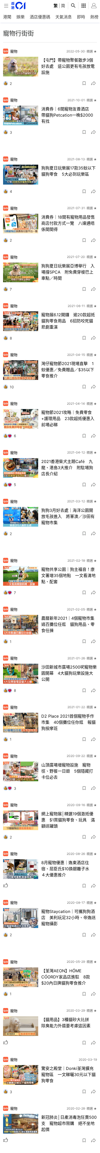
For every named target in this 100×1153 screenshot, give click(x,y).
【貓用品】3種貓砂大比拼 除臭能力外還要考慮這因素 (67, 1022)
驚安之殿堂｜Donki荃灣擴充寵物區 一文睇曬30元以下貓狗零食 (68, 1074)
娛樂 (20, 16)
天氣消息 (63, 16)
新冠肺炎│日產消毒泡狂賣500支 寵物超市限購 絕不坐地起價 (69, 1123)
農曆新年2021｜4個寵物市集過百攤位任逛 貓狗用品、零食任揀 (68, 624)
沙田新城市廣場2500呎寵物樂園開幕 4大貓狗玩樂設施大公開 (69, 673)
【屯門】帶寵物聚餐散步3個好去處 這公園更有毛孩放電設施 (68, 66)
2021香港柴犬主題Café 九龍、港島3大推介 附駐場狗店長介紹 (67, 467)
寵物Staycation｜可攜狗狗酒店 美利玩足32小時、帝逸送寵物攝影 (68, 917)
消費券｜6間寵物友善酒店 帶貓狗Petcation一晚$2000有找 (67, 115)
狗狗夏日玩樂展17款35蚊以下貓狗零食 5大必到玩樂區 (68, 171)
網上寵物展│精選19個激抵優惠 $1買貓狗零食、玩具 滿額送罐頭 (68, 820)
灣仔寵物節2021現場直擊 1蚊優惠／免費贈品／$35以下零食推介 (67, 369)
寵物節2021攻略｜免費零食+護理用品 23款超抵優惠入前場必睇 (67, 418)
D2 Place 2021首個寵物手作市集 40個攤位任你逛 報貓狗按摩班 (68, 722)
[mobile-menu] (6, 6)
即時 (81, 16)
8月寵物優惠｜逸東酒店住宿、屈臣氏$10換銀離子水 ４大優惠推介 (67, 868)
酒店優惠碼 (40, 16)
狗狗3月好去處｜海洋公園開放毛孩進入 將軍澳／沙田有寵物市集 (68, 516)
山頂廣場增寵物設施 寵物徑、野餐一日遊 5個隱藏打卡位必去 (67, 771)
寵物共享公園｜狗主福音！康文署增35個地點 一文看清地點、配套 (68, 575)
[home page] (18, 5)
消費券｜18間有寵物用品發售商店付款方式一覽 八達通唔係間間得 (68, 223)
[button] (84, 83)
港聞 (7, 16)
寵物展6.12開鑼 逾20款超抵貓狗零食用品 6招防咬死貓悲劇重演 (68, 321)
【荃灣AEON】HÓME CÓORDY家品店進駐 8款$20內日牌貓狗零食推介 (65, 977)
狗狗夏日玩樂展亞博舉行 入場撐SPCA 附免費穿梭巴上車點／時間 (68, 272)
